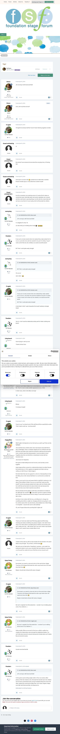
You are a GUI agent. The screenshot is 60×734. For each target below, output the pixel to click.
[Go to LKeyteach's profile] (8, 343)
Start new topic (31, 75)
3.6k (9, 248)
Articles (15, 1)
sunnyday (8, 211)
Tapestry (27, 1)
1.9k (9, 573)
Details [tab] (30, 355)
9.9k (9, 454)
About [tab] (49, 355)
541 (9, 413)
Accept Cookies (39, 729)
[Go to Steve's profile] (4, 69)
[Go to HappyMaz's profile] (8, 445)
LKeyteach (8, 338)
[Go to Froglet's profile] (8, 130)
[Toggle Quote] (18, 215)
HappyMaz (8, 440)
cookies (13, 727)
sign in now (34, 700)
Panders (8, 236)
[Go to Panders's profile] (8, 241)
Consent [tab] (10, 355)
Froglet (8, 125)
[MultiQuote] (17, 97)
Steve (9, 68)
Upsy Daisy (8, 560)
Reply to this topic (45, 75)
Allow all (49, 381)
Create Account (49, 1)
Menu (3, 34)
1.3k (9, 137)
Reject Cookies (50, 729)
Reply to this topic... (15, 708)
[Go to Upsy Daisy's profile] (8, 565)
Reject (29, 381)
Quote (20, 97)
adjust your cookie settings (21, 729)
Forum (9, 1)
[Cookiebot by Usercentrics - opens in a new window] (52, 351)
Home (5, 1)
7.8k (9, 224)
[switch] (23, 375)
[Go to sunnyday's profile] (8, 216)
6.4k (9, 94)
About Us (20, 1)
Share (38, 69)
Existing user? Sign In (37, 2)
